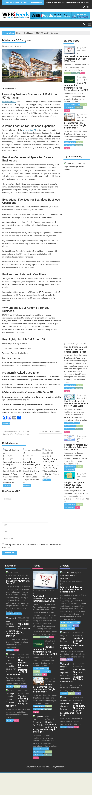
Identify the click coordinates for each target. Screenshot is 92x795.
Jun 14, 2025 (82, 115)
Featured (67, 73)
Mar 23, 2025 (82, 395)
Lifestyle (23, 686)
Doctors (77, 622)
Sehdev (21, 575)
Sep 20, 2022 (79, 632)
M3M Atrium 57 (9, 101)
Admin (19, 46)
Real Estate (6, 423)
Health (70, 625)
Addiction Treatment (67, 622)
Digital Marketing (70, 142)
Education (10, 614)
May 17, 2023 (66, 581)
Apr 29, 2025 (8, 456)
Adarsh (80, 117)
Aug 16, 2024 (82, 474)
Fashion (63, 659)
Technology (75, 73)
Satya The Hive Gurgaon (49, 431)
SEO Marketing (69, 107)
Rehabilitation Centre (67, 628)
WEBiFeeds (82, 50)
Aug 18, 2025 (82, 48)
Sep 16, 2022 (24, 654)
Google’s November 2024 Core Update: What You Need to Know (16, 432)
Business (63, 727)
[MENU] (89, 24)
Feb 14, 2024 (11, 575)
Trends (82, 73)
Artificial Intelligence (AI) (72, 104)
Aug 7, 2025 (82, 77)
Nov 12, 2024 (82, 436)
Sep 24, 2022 (24, 618)
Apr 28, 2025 (28, 456)
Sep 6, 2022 (79, 697)
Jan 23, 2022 (24, 690)
